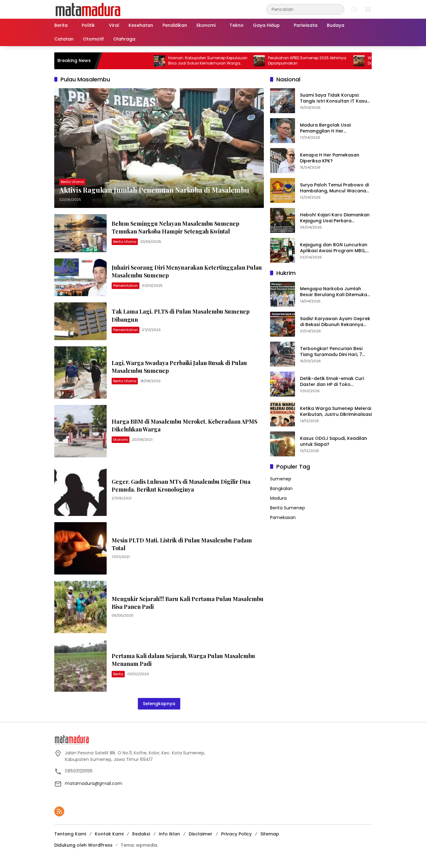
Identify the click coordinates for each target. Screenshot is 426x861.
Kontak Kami (109, 834)
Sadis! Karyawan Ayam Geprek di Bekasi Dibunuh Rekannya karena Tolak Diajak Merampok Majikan (335, 322)
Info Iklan (169, 834)
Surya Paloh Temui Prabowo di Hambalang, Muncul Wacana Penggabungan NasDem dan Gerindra (334, 188)
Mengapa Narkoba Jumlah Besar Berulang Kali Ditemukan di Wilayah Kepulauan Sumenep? (335, 292)
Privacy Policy (236, 834)
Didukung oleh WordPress (83, 845)
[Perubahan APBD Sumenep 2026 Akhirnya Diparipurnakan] (233, 60)
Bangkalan (281, 488)
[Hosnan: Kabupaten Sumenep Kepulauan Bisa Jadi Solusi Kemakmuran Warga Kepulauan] (133, 60)
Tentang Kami (70, 834)
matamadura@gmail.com (93, 783)
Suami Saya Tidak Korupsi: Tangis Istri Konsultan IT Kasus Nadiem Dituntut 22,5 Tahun (335, 98)
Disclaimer (200, 834)
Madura (278, 498)
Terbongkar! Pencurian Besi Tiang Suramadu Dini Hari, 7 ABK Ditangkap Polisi (331, 352)
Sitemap (269, 834)
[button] (338, 9)
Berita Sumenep (287, 508)
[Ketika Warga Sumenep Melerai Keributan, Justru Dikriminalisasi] (282, 414)
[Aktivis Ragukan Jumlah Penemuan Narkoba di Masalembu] (159, 148)
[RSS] (59, 811)
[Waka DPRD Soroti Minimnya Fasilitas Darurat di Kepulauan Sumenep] (332, 60)
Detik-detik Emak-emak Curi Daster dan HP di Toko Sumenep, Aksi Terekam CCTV (334, 382)
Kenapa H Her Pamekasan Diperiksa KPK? (329, 158)
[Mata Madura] (88, 9)
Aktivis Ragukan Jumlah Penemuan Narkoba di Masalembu (154, 190)
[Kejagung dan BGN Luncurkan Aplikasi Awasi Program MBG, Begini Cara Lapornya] (282, 250)
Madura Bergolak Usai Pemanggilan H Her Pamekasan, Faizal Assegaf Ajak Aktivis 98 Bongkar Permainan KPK (331, 128)
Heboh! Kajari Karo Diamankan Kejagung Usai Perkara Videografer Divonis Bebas (335, 218)
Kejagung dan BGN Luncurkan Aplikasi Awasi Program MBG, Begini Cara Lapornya (333, 248)
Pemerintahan (125, 285)
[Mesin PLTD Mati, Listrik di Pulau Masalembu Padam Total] (80, 548)
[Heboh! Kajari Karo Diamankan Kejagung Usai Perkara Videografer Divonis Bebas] (282, 220)
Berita (118, 673)
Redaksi (141, 834)
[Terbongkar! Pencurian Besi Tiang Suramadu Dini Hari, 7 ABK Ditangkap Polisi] (282, 354)
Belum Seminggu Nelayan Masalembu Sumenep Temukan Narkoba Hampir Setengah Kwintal (175, 227)
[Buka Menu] (368, 9)
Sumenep (280, 479)
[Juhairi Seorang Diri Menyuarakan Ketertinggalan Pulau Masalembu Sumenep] (80, 277)
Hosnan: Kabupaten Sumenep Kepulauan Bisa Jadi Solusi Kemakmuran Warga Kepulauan (181, 60)
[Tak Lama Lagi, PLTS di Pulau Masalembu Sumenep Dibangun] (80, 321)
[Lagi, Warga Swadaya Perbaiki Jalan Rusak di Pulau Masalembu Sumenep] (80, 372)
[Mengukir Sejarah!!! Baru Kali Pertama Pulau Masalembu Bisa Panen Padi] (80, 607)
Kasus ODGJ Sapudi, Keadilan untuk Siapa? (333, 441)
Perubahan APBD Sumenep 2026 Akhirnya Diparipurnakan (281, 60)
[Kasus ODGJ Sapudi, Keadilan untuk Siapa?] (282, 443)
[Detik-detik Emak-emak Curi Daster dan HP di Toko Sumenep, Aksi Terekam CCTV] (282, 384)
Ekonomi (120, 439)
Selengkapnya (159, 703)
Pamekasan (283, 517)
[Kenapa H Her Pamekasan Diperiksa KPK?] (282, 160)
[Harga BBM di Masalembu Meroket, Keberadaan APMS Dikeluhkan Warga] (80, 431)
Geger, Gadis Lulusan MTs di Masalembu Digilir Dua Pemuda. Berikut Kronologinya (181, 485)
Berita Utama (72, 181)
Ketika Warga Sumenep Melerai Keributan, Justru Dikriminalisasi (336, 412)
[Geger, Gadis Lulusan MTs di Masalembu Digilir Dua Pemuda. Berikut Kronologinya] (80, 490)
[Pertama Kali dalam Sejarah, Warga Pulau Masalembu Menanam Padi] (80, 665)
